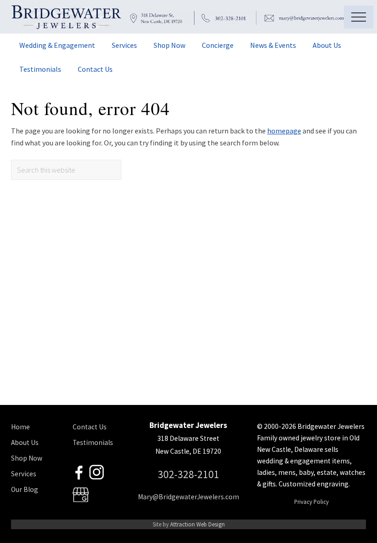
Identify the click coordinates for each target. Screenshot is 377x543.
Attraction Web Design (197, 524)
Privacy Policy (311, 501)
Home (20, 426)
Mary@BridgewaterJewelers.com (188, 496)
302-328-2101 (188, 474)
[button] (358, 17)
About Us (25, 442)
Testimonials (93, 442)
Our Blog (24, 489)
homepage (284, 130)
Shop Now (26, 458)
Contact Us (90, 426)
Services (23, 473)
